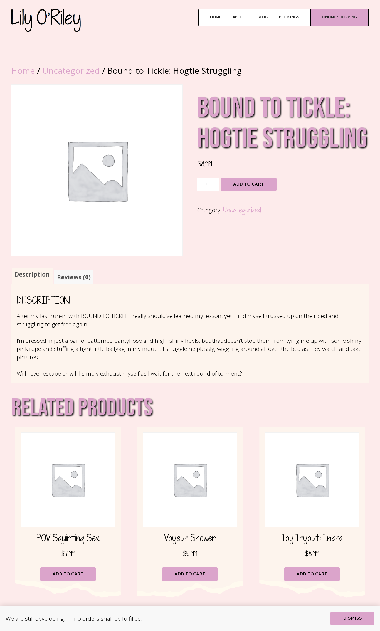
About (239, 17)
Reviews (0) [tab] (74, 277)
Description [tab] (32, 274)
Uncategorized (71, 70)
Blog (262, 17)
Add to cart (248, 185)
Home (215, 17)
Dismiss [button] (352, 619)
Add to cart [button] (68, 574)
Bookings (289, 17)
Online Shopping (339, 17)
